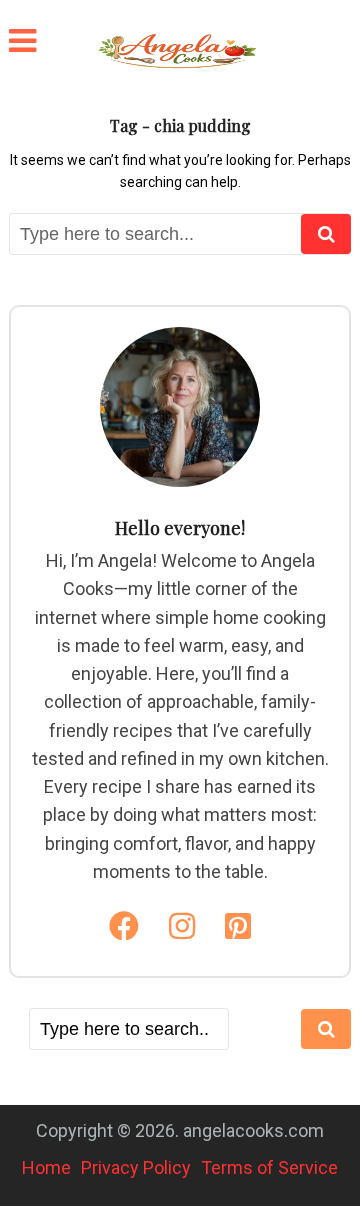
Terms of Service (269, 1167)
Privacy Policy (136, 1167)
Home (46, 1167)
